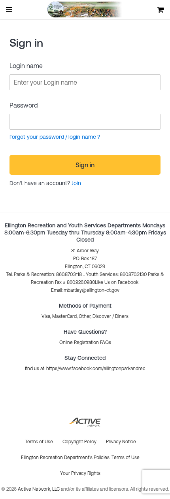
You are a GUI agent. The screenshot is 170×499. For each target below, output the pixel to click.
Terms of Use (125, 457)
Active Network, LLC (39, 489)
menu (9, 9)
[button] (85, 290)
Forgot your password (36, 137)
